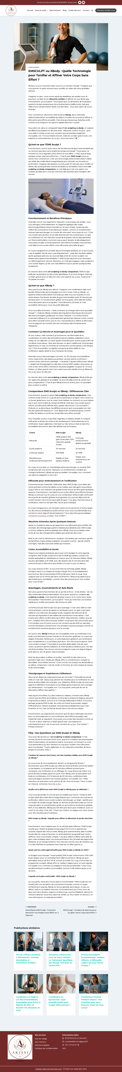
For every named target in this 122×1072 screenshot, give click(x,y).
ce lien (57, 138)
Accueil (30, 10)
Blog (65, 10)
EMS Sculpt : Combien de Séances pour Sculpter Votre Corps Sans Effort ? (79, 910)
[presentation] (28, 941)
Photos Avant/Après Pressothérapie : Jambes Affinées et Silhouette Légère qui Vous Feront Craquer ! (92, 960)
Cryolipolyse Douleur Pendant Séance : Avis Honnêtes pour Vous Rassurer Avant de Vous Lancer (92, 1002)
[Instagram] (83, 2)
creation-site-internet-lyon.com (48, 1069)
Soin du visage (41, 1039)
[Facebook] (79, 2)
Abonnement (55, 10)
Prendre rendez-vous (106, 10)
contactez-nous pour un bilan (41, 516)
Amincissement (33, 67)
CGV (64, 1048)
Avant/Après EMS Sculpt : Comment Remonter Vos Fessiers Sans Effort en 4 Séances (42, 911)
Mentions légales (42, 1045)
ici (81, 844)
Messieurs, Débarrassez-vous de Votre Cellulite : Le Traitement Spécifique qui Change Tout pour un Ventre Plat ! (61, 960)
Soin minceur (40, 1042)
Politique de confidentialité (46, 1048)
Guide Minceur (74, 10)
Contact (86, 10)
